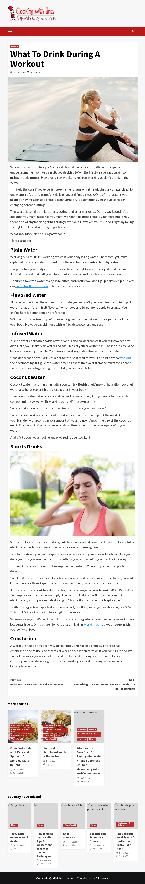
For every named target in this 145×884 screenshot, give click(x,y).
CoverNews (84, 878)
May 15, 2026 (18, 848)
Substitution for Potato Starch (98, 837)
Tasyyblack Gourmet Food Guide (19, 837)
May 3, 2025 (123, 856)
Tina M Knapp (19, 72)
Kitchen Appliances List (20, 730)
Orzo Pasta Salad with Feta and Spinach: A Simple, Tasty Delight (21, 756)
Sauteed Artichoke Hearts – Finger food (54, 752)
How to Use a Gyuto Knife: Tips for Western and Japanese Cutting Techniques (45, 845)
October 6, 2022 (37, 72)
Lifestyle (15, 735)
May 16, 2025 (71, 845)
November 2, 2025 (46, 863)
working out (92, 624)
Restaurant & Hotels (123, 824)
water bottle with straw (31, 286)
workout (125, 358)
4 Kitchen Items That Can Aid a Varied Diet (36, 682)
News (25, 735)
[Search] (133, 31)
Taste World (17, 739)
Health (14, 46)
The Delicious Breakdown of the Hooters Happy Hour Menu (125, 841)
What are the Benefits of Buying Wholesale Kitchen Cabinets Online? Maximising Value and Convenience (89, 760)
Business (15, 725)
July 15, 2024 (18, 773)
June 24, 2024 (84, 781)
